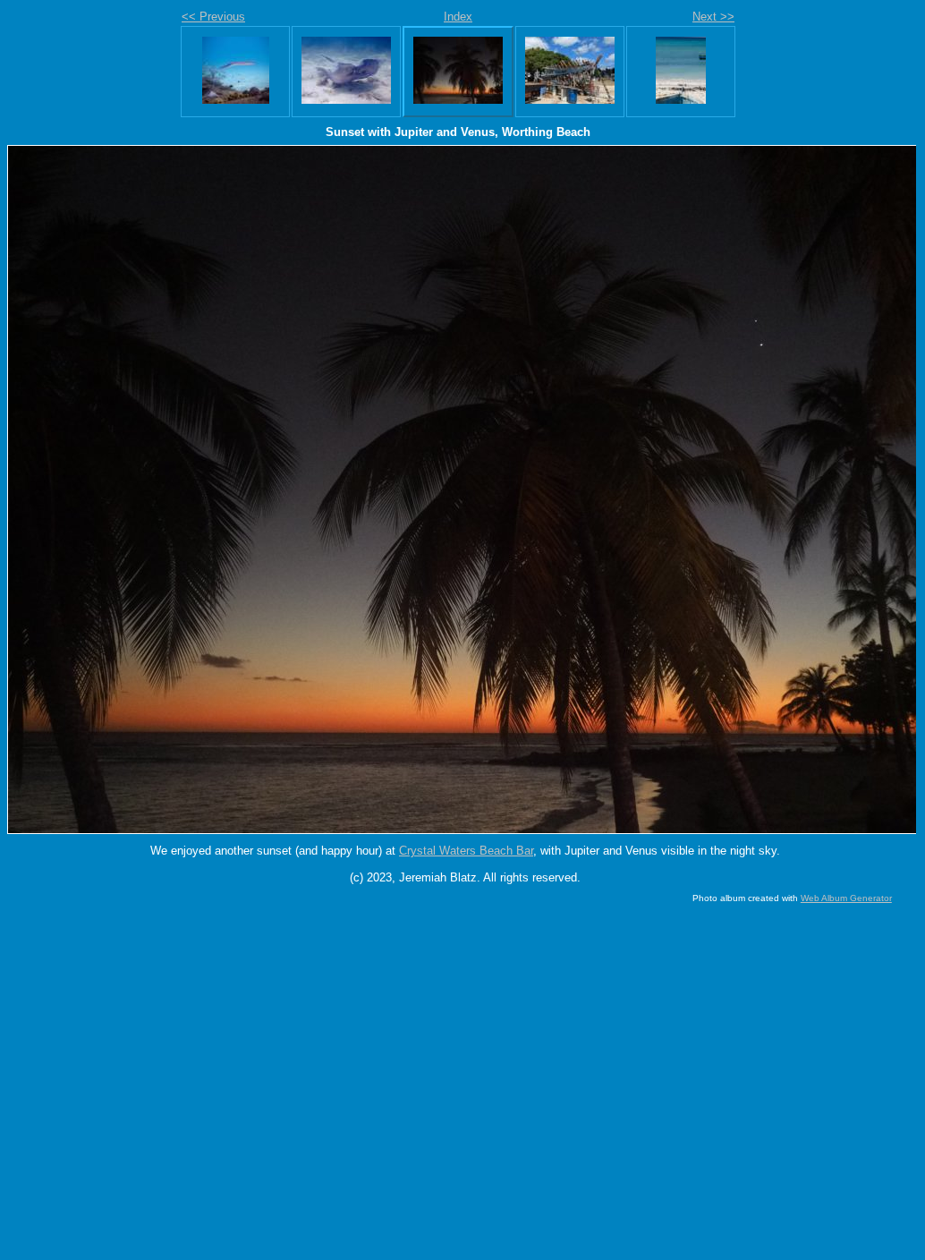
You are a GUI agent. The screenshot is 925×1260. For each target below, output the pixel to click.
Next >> (713, 16)
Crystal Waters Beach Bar (466, 850)
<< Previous (213, 16)
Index (458, 16)
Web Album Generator (846, 898)
